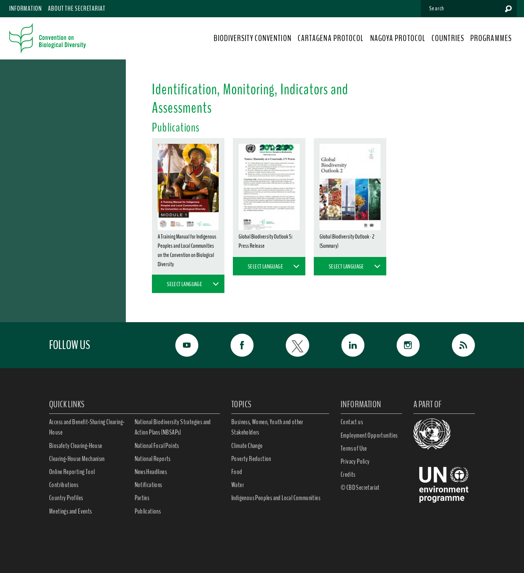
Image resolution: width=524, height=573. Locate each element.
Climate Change (247, 445)
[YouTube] (178, 345)
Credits (348, 474)
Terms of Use (354, 448)
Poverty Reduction (251, 458)
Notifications (148, 484)
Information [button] (25, 8)
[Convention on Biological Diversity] (47, 38)
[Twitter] (289, 345)
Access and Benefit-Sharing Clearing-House (86, 427)
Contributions (63, 484)
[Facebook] (234, 345)
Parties (142, 497)
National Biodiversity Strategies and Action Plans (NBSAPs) (173, 427)
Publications (148, 511)
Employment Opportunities (369, 435)
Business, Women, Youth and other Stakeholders (267, 427)
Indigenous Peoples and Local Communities (275, 497)
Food (236, 471)
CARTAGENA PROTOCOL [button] (331, 38)
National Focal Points (157, 445)
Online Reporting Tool (72, 471)
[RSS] (455, 345)
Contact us (352, 421)
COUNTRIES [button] (448, 38)
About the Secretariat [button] (76, 8)
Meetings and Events (70, 511)
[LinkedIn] (344, 345)
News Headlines (151, 471)
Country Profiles (66, 497)
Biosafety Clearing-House (75, 445)
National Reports (153, 458)
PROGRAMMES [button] (491, 38)
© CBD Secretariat (360, 487)
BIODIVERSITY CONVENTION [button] (252, 38)
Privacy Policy (355, 461)
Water (237, 484)
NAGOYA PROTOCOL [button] (398, 38)
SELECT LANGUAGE (184, 284)
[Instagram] (400, 345)
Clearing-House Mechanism (77, 458)
